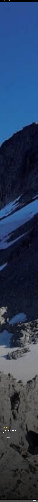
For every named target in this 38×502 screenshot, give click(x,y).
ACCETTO (35, 500)
